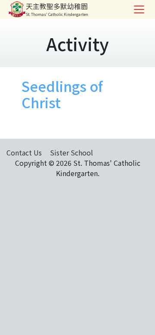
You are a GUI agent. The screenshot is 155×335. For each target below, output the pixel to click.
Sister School (71, 152)
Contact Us (24, 152)
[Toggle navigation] (139, 9)
